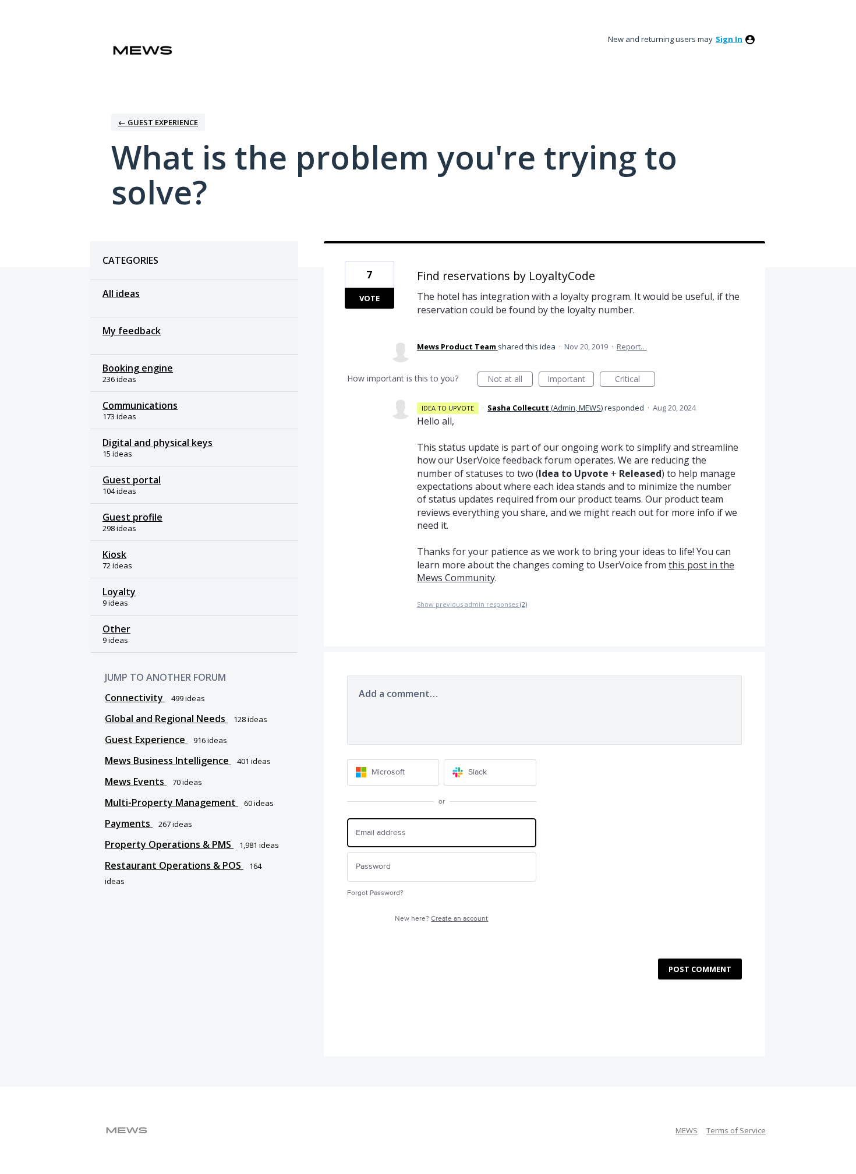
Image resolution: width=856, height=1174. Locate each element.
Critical (635, 380)
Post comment (699, 969)
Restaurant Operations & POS (174, 865)
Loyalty (119, 591)
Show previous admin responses (472, 604)
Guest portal (131, 479)
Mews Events (136, 781)
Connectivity (135, 697)
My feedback (131, 330)
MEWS (686, 1130)
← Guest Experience (158, 122)
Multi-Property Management (171, 802)
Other (116, 629)
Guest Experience (146, 739)
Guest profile (132, 517)
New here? (441, 918)
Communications (140, 405)
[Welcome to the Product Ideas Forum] (142, 50)
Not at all (510, 380)
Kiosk (114, 554)
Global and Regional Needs (166, 718)
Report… (632, 346)
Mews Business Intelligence (168, 760)
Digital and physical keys (157, 442)
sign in (729, 39)
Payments (129, 823)
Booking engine (137, 368)
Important (570, 380)
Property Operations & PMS (169, 844)
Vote (369, 298)
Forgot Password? (375, 893)
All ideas (121, 293)
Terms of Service (736, 1130)
